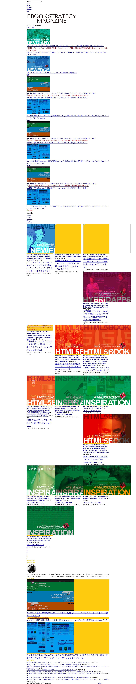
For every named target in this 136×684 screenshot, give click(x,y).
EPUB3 (60, 256)
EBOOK (28, 75)
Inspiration (57, 408)
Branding (85, 254)
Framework (39, 254)
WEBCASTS (29, 7)
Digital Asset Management (33, 333)
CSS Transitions (67, 356)
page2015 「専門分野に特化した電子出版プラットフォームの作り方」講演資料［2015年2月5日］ (57, 97)
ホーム (28, 3)
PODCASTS (29, 9)
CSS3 (30, 254)
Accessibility (58, 254)
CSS (28, 254)
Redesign (57, 410)
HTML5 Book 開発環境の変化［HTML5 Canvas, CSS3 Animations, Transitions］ (95, 459)
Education (74, 496)
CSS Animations (59, 356)
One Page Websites (37, 258)
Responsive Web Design (65, 410)
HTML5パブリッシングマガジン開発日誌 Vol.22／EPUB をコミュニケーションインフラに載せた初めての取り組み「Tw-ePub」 (65, 46)
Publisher (97, 256)
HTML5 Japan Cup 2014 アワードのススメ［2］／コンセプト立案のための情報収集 (52, 73)
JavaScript (47, 256)
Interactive (35, 256)
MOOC (38, 498)
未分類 (32, 260)
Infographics (47, 496)
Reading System (77, 256)
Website (29, 215)
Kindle (70, 256)
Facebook (29, 219)
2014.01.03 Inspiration (92, 502)
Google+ (29, 221)
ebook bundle (72, 254)
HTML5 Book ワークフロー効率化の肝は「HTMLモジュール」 (39, 423)
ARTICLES (29, 5)
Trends (34, 500)
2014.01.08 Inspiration (63, 414)
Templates (37, 416)
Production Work (91, 256)
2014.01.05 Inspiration (35, 502)
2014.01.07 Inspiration (92, 411)
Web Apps (46, 258)
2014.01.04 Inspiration (63, 502)
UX (42, 258)
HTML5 (43, 254)
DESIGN (28, 120)
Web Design (105, 307)
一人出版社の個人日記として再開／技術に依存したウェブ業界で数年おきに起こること (51, 670)
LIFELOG (29, 165)
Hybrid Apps (29, 256)
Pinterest (29, 222)
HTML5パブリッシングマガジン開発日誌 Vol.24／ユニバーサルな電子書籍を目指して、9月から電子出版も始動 (58, 677)
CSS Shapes (36, 331)
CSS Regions (30, 331)
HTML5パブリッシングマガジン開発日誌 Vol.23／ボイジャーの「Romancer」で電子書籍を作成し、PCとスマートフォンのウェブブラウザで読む (68, 679)
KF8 (103, 305)
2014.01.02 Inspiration (35, 545)
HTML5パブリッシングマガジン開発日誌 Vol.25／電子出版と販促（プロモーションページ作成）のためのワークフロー (60, 671)
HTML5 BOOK (30, 28)
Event (98, 359)
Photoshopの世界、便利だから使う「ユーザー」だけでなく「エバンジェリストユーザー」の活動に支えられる (61, 93)
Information (61, 359)
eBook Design (99, 254)
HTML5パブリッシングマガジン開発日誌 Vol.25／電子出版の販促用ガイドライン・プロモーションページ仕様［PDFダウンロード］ (64, 673)
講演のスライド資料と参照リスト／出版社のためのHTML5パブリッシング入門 (68, 366)
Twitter (29, 217)
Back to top (100, 683)
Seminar (61, 361)
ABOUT (28, 11)
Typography (74, 410)
